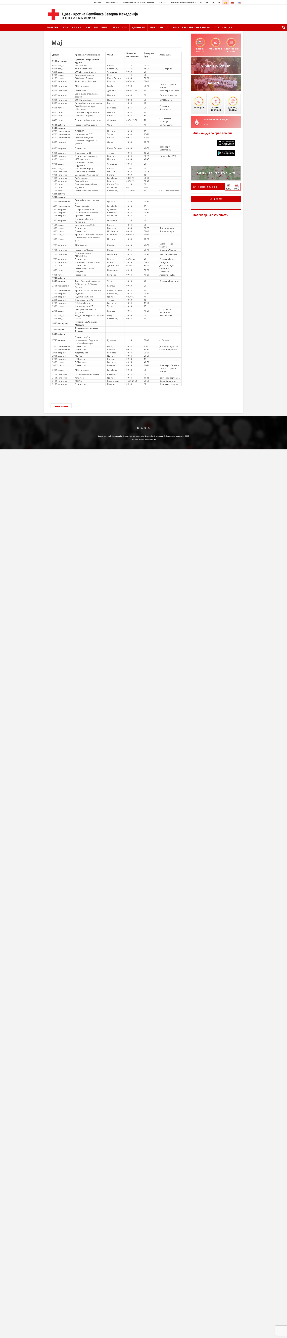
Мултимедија (112, 2)
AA (155, 439)
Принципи (119, 27)
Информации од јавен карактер (138, 2)
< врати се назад (61, 406)
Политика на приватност (183, 2)
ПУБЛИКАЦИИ (224, 27)
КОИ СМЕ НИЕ (72, 27)
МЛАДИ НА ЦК (159, 27)
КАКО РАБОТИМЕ (97, 27)
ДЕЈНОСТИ (138, 27)
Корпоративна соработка (191, 27)
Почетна (53, 27)
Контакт (163, 2)
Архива (97, 2)
